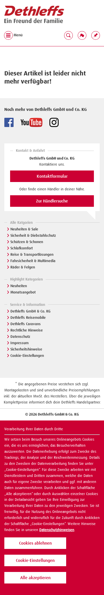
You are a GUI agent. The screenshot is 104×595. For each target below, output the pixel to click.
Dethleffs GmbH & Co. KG (30, 311)
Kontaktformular (52, 176)
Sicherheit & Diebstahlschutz (33, 235)
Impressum (19, 343)
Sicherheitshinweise (26, 349)
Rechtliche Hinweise (26, 330)
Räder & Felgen (22, 267)
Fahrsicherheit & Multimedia (32, 261)
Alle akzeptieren (35, 577)
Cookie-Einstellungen (27, 355)
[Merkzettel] (96, 35)
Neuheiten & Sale (24, 229)
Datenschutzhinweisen (56, 530)
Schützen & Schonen (26, 242)
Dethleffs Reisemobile (28, 317)
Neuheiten (18, 286)
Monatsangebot (23, 292)
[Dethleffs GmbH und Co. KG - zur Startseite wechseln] (34, 15)
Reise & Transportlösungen (31, 254)
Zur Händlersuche (52, 201)
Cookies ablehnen (35, 543)
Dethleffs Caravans (25, 324)
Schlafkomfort (21, 248)
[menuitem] (96, 35)
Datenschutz (20, 336)
